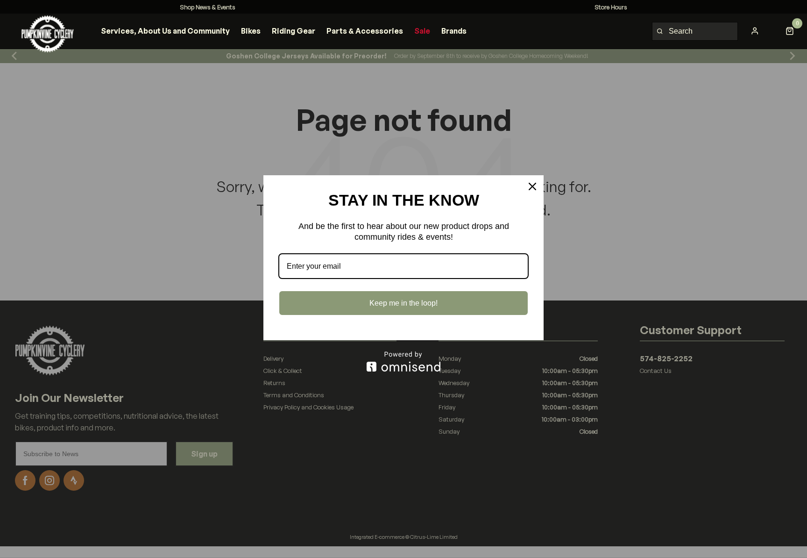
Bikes (251, 31)
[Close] (532, 186)
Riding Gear (293, 31)
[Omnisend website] (403, 361)
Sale (422, 31)
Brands (454, 31)
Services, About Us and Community (165, 31)
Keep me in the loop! (403, 303)
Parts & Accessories (364, 31)
